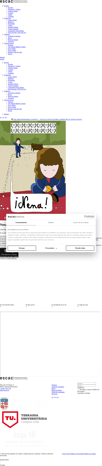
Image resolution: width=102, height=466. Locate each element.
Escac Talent (12, 50)
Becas (10, 38)
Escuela (6, 6)
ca (2, 59)
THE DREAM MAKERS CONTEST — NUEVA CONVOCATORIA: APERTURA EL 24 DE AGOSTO (41, 119)
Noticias (10, 45)
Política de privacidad (77, 454)
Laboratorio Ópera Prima (16, 31)
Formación (7, 18)
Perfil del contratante (58, 392)
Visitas (10, 15)
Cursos (10, 25)
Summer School (13, 27)
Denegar (22, 248)
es (0, 59)
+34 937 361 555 (5, 388)
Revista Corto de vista (15, 52)
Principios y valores (14, 9)
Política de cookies (90, 454)
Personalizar (50, 248)
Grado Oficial (12, 20)
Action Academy (13, 29)
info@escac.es (4, 390)
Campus (10, 13)
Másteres (11, 22)
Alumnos (7, 34)
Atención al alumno (14, 36)
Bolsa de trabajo (13, 40)
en (3, 59)
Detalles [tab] (51, 222)
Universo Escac (9, 43)
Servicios (11, 41)
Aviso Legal (66, 454)
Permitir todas (80, 248)
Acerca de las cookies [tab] (81, 222)
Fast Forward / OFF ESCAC (17, 32)
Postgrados (11, 23)
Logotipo (11, 16)
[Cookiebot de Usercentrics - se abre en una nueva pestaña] (85, 216)
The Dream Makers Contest (16, 47)
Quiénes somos (13, 11)
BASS (10, 54)
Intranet (2, 57)
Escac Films (12, 48)
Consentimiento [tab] (21, 222)
